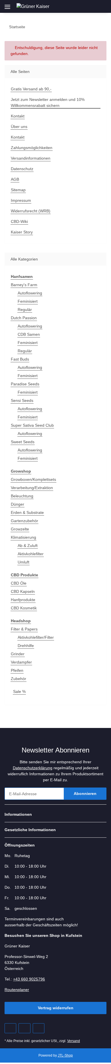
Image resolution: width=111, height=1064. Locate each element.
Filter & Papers (24, 629)
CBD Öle (18, 583)
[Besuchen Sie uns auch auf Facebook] (10, 1028)
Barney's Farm (24, 284)
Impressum (21, 200)
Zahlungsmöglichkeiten (31, 147)
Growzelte (20, 529)
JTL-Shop (65, 1055)
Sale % (19, 691)
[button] (76, 6)
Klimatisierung (23, 537)
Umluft (23, 562)
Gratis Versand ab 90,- (31, 89)
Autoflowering (30, 293)
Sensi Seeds (22, 400)
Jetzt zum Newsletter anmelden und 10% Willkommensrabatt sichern (48, 102)
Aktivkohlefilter (31, 554)
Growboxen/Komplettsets (33, 479)
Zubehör (18, 678)
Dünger (17, 504)
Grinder (17, 654)
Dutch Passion (24, 318)
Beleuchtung (22, 496)
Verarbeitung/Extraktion (32, 487)
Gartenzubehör (24, 520)
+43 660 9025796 (29, 979)
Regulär (25, 309)
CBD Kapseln (23, 591)
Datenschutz (22, 168)
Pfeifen (17, 670)
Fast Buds (20, 359)
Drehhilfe (26, 645)
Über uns (19, 126)
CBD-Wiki (19, 221)
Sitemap (18, 190)
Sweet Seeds (22, 442)
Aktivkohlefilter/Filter (36, 637)
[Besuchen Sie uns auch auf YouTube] (24, 1028)
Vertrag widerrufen (55, 1008)
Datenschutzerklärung (32, 768)
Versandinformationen (30, 158)
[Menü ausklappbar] (7, 4)
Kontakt (17, 116)
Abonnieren (85, 793)
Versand (73, 1041)
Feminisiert (28, 301)
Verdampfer (21, 662)
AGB (15, 179)
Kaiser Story (22, 232)
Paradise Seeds (25, 384)
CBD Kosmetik (24, 608)
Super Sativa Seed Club (32, 425)
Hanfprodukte (23, 599)
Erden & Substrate (27, 512)
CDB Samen (29, 334)
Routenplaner (17, 989)
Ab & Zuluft (28, 545)
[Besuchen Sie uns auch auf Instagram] (38, 1028)
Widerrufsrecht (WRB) (30, 211)
